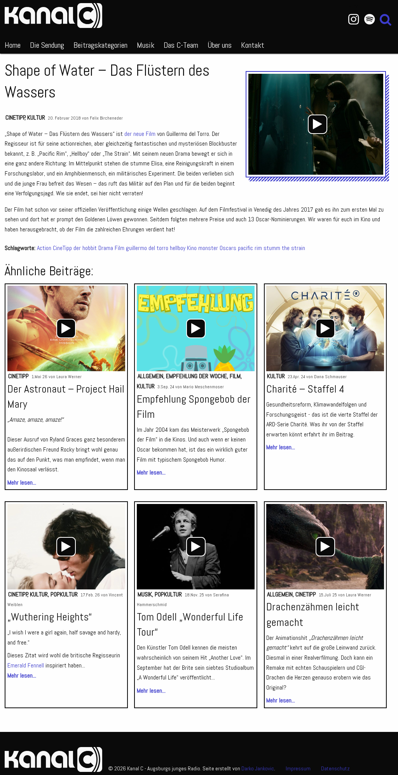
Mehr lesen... (21, 482)
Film (119, 248)
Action (44, 248)
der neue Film (139, 134)
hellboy (177, 248)
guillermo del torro (147, 248)
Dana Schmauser (330, 376)
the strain (293, 248)
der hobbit (85, 248)
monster (208, 248)
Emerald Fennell (25, 665)
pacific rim (250, 248)
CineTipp (15, 117)
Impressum (298, 768)
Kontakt (252, 45)
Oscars (228, 248)
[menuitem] (12, 43)
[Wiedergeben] (317, 124)
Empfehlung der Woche (196, 376)
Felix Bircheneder (106, 118)
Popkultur (64, 594)
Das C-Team (181, 45)
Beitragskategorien (100, 45)
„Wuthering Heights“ (49, 617)
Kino (192, 248)
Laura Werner (69, 376)
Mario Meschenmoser (203, 386)
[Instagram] (353, 19)
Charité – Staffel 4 (305, 389)
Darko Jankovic (257, 768)
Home (13, 45)
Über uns (220, 45)
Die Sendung (47, 45)
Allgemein (150, 376)
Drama (105, 248)
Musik (145, 45)
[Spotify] (369, 19)
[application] (317, 124)
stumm (272, 248)
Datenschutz (335, 768)
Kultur (36, 117)
